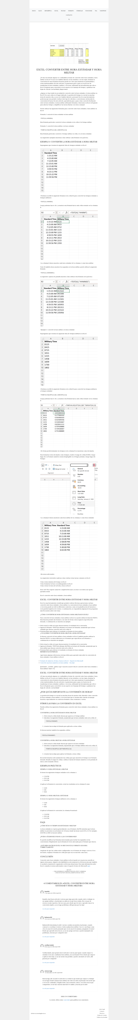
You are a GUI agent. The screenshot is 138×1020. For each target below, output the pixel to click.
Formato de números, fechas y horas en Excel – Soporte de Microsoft (61, 661)
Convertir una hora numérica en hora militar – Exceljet (57, 663)
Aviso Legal (102, 1009)
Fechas (63, 10)
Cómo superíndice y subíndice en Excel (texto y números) (70, 871)
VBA (96, 10)
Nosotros (103, 10)
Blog (40, 10)
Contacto (69, 15)
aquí (88, 866)
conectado (66, 1000)
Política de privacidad (102, 1017)
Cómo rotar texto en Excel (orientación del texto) (69, 872)
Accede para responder (48, 909)
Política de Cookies (102, 1015)
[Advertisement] (69, 32)
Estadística (48, 10)
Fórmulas (80, 10)
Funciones (88, 10)
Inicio (34, 10)
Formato (71, 10)
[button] (69, 19)
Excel (56, 10)
